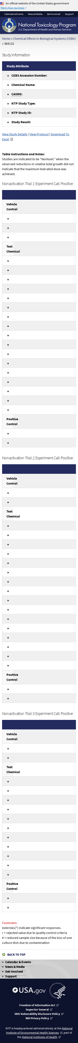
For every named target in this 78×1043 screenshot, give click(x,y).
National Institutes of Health (39, 1037)
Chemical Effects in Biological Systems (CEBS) (44, 38)
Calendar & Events (18, 962)
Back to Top (16, 954)
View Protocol (39, 134)
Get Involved (53, 14)
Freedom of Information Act (37, 1005)
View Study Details (14, 134)
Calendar (13, 14)
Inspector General (37, 1009)
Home (6, 38)
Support (69, 14)
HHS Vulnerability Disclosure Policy (37, 1014)
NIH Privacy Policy (37, 1018)
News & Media (35, 14)
